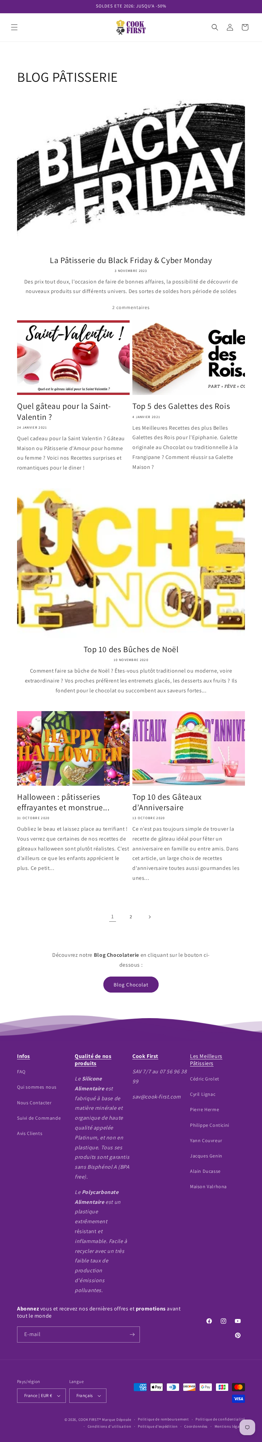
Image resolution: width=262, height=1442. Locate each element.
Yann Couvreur (206, 1140)
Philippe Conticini (209, 1125)
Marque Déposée (116, 1419)
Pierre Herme (204, 1109)
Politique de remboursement (163, 1419)
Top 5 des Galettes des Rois (181, 406)
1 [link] (112, 916)
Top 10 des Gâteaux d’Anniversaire (167, 802)
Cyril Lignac (202, 1094)
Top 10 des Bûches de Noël (131, 649)
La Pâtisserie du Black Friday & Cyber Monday (131, 260)
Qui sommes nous (37, 1087)
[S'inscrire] (132, 1334)
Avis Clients (29, 1133)
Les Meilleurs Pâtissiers (206, 1060)
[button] (14, 27)
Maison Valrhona (208, 1186)
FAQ (21, 1072)
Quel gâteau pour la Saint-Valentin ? (64, 411)
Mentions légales (230, 1426)
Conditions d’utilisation (109, 1426)
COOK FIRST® (89, 1419)
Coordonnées (196, 1426)
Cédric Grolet (204, 1079)
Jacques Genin (206, 1156)
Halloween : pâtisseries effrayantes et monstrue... (63, 802)
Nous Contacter (34, 1103)
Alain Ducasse (205, 1171)
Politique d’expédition (157, 1426)
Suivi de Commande (39, 1118)
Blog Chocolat (131, 984)
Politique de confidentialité (220, 1419)
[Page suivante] (149, 916)
